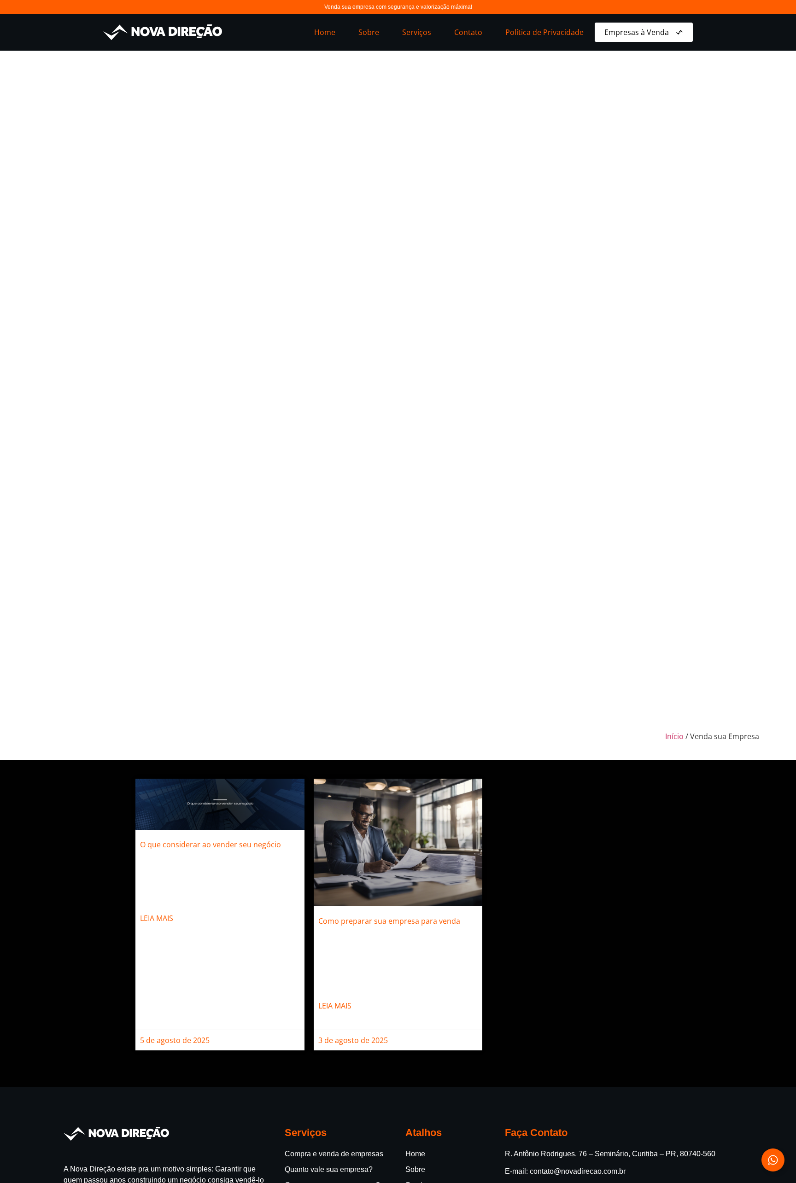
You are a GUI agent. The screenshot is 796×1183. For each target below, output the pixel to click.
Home (324, 32)
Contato (468, 32)
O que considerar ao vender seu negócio (210, 844)
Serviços (416, 32)
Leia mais (156, 918)
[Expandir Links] (772, 1159)
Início (674, 736)
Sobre (368, 32)
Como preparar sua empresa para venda (389, 921)
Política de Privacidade (544, 32)
